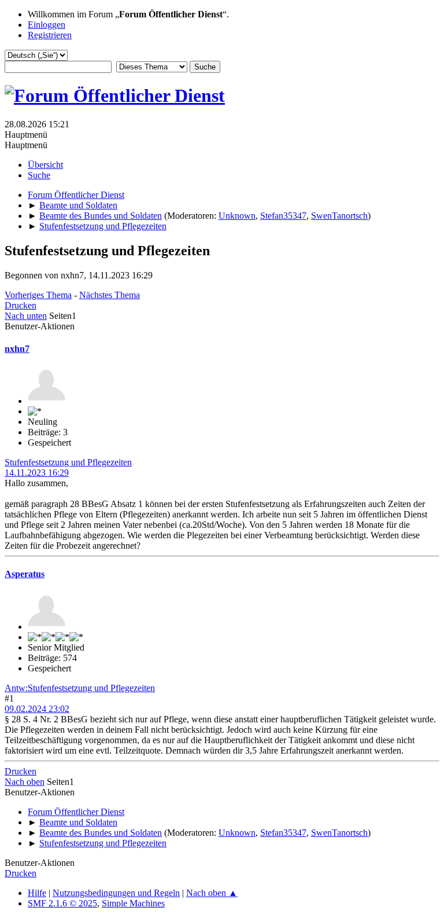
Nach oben (25, 782)
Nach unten (26, 316)
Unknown (237, 216)
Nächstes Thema (109, 295)
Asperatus (25, 574)
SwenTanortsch (339, 216)
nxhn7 (17, 349)
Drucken (20, 305)
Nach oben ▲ (212, 893)
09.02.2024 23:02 (37, 709)
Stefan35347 (283, 216)
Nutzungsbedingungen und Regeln (116, 893)
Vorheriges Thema (38, 295)
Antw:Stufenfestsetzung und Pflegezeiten (80, 688)
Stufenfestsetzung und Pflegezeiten (68, 462)
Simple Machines (133, 903)
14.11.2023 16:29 (37, 473)
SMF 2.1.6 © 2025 (62, 903)
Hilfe (37, 893)
